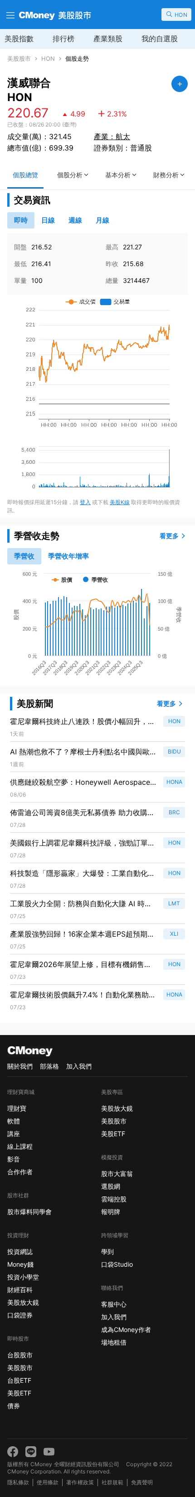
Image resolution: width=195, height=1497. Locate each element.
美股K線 (120, 502)
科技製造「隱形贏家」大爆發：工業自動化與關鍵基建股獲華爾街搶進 (82, 874)
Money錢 (20, 1264)
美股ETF (19, 1393)
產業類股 (107, 38)
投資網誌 (20, 1251)
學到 (107, 1251)
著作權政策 (79, 1482)
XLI (174, 933)
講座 (13, 1133)
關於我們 (20, 1066)
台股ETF (19, 1380)
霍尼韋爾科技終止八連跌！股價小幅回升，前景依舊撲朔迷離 (82, 722)
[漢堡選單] (9, 14)
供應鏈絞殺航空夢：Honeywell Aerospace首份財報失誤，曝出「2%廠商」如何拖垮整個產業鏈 (80, 782)
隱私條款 (18, 1482)
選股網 (110, 1186)
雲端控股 (114, 1199)
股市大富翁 (117, 1173)
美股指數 (19, 38)
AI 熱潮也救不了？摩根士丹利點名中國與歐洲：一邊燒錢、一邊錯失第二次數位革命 (80, 752)
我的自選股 (159, 38)
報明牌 (110, 1211)
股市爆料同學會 (29, 1211)
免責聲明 (142, 1482)
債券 (13, 1406)
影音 (13, 1159)
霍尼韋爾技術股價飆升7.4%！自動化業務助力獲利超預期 (83, 995)
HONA (174, 781)
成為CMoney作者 (126, 1329)
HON (48, 59)
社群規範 (112, 1482)
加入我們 (79, 1066)
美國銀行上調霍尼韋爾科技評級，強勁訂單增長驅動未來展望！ (82, 843)
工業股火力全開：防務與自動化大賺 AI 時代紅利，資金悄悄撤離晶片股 (81, 904)
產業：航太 (112, 136)
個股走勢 (77, 59)
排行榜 (63, 38)
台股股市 (20, 1355)
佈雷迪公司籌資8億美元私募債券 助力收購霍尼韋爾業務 (82, 813)
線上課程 (20, 1146)
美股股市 (19, 59)
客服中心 (114, 1304)
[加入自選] (179, 84)
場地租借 (114, 1342)
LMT (174, 903)
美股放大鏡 (23, 1302)
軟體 (13, 1121)
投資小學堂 (23, 1277)
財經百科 (20, 1289)
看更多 (169, 536)
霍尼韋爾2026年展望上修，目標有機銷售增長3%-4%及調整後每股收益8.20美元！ (80, 965)
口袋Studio (117, 1264)
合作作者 (20, 1172)
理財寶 (16, 1108)
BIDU (174, 751)
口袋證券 (20, 1315)
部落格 (49, 1066)
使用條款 (47, 1482)
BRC (174, 812)
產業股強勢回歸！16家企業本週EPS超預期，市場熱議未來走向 (82, 934)
